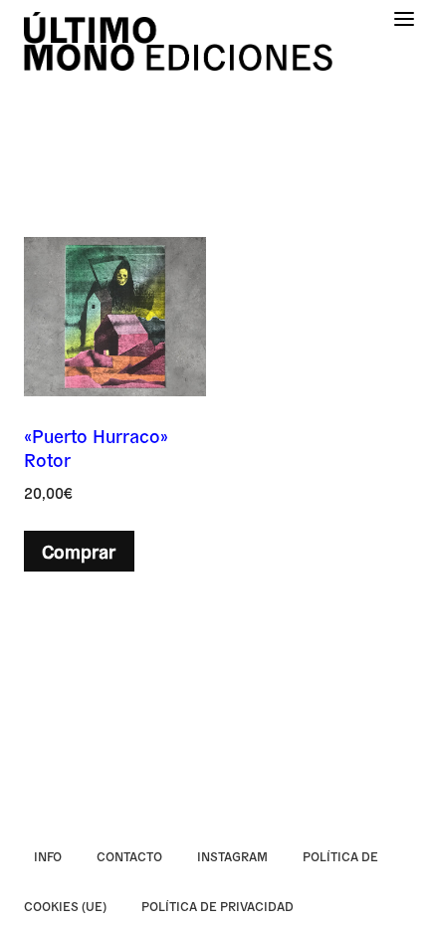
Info (48, 855)
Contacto (129, 855)
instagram (232, 855)
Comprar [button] (78, 551)
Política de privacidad (217, 905)
